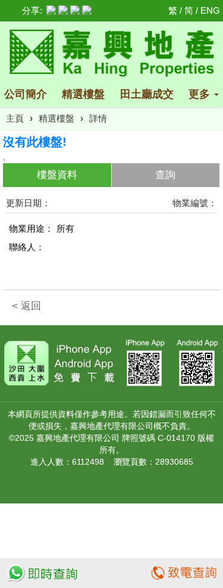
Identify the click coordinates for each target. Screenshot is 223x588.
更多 (201, 94)
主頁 (15, 118)
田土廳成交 (147, 94)
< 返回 (26, 306)
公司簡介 (25, 94)
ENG (210, 10)
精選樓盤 (83, 94)
